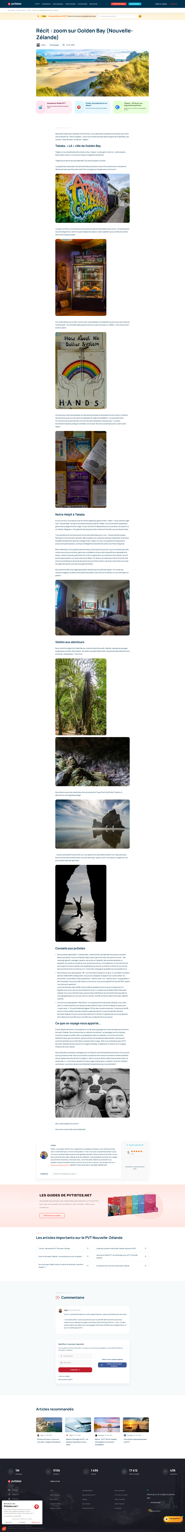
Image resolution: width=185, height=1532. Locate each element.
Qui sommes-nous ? (89, 1495)
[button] (4, 1528)
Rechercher (93, 4)
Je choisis (22, 1522)
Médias (84, 1499)
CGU (51, 1490)
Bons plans (53, 1499)
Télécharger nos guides (52, 1215)
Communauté (82, 4)
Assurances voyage (119, 4)
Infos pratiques (58, 4)
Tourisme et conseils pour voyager (64, 1174)
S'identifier (173, 4)
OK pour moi (36, 1522)
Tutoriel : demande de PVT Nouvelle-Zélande (54, 1248)
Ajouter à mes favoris (136, 1145)
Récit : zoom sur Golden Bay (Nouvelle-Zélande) (43, 10)
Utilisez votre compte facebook (114, 1365)
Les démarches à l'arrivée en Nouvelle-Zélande (112, 1266)
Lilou (66, 1310)
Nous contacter (120, 1490)
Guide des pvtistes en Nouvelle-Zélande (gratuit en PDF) (116, 1248)
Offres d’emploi (70, 4)
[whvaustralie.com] (153, 1511)
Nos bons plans (134, 4)
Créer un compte (161, 4)
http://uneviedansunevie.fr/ (60, 1165)
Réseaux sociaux (55, 1508)
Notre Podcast (119, 1504)
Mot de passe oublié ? (65, 1379)
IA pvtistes (118, 1508)
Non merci (8, 1522)
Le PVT (37, 4)
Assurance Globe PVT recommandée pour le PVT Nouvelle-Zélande (117, 1256)
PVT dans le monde (121, 1495)
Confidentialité (87, 1490)
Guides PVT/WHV (55, 1504)
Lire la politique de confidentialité (12, 1516)
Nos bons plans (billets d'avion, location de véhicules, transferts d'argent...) (61, 1265)
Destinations (46, 4)
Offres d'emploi (120, 1499)
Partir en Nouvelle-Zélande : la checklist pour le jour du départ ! (60, 1256)
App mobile (86, 1504)
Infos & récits (21, 10)
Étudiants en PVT (88, 1508)
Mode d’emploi (55, 1495)
